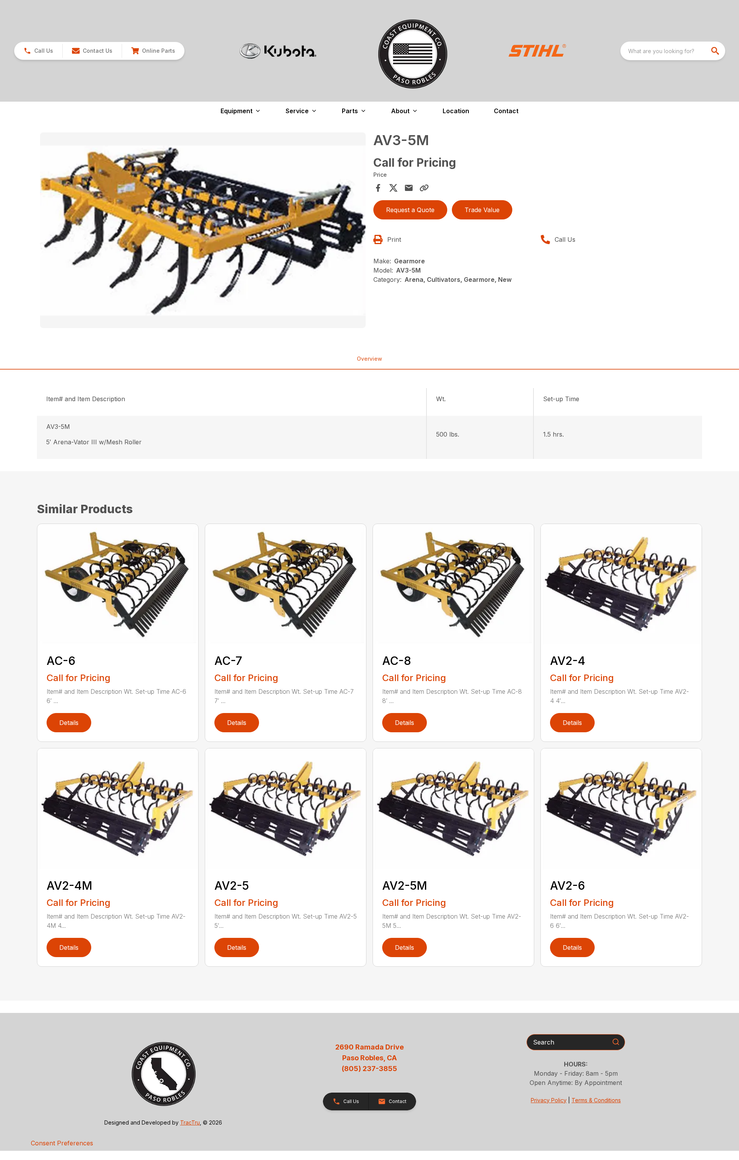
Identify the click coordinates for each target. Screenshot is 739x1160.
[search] (716, 51)
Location (456, 111)
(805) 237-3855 (369, 1069)
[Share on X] (393, 187)
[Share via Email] (408, 187)
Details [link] (69, 722)
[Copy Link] (424, 187)
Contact (506, 111)
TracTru (190, 1122)
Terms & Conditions (596, 1100)
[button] (38, 51)
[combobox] (672, 51)
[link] (153, 51)
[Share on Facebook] (378, 187)
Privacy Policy (549, 1100)
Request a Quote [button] (410, 210)
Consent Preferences (62, 1143)
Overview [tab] (369, 358)
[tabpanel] (203, 231)
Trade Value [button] (482, 210)
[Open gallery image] (203, 230)
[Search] (616, 1042)
